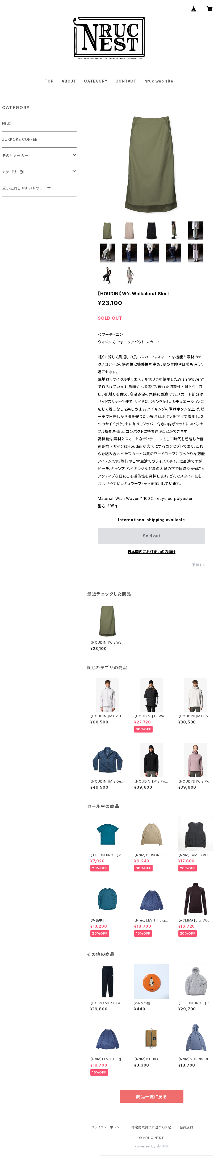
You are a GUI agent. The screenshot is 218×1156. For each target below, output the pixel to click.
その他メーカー (15, 155)
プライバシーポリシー (107, 1127)
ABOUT (68, 81)
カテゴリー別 (13, 172)
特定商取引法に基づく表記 (151, 1127)
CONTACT (125, 81)
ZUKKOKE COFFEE (19, 139)
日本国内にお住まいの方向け (151, 551)
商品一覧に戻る (151, 1096)
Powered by (146, 1146)
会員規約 (186, 1127)
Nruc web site (158, 81)
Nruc (6, 123)
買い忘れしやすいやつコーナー (28, 188)
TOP (49, 81)
